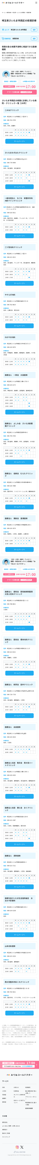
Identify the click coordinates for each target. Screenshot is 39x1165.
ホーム (3, 12)
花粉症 (4, 1095)
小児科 (4, 1091)
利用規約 (27, 1087)
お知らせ (16, 1087)
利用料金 (16, 1091)
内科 (3, 1087)
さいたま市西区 (21, 12)
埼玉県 (14, 12)
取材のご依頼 (6, 1133)
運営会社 (4, 1122)
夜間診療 (29, 12)
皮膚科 (4, 1098)
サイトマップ (6, 1137)
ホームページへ (19, 141)
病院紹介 (4, 1129)
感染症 (4, 1102)
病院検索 (9, 12)
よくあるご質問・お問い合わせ (11, 1126)
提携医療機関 (29, 1108)
